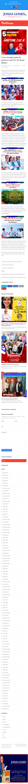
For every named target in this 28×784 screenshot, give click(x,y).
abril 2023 (5, 576)
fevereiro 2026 (6, 488)
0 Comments (5, 67)
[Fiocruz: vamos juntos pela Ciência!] (14, 384)
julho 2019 (5, 693)
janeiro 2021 (6, 646)
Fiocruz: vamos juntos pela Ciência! (9, 399)
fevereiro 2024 (6, 550)
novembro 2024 (6, 527)
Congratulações (6, 727)
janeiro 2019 (6, 708)
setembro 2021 (6, 625)
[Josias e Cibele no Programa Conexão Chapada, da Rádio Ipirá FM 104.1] (14, 309)
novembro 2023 (6, 558)
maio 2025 (5, 511)
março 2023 (5, 579)
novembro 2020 (6, 651)
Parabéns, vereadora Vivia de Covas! (10, 364)
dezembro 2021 (6, 618)
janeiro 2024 (6, 553)
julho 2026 (5, 475)
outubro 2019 (6, 685)
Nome (3, 421)
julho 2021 (5, 631)
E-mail (16, 421)
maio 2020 (5, 667)
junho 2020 (5, 664)
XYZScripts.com (21, 783)
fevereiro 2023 (6, 581)
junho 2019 (5, 695)
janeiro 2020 (6, 677)
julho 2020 (5, 662)
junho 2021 (5, 633)
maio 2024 (5, 542)
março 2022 (5, 610)
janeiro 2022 (6, 615)
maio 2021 (5, 636)
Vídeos (4, 737)
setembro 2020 (6, 657)
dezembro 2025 (6, 493)
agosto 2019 (5, 690)
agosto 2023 (5, 566)
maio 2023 (5, 574)
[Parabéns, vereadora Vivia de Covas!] (14, 347)
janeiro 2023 (6, 584)
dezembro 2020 (6, 649)
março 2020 (5, 672)
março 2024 (5, 548)
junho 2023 (5, 571)
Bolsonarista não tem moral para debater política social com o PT (6, 746)
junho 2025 (5, 509)
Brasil (4, 719)
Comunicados (6, 724)
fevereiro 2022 (6, 612)
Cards (4, 722)
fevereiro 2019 (6, 706)
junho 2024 (5, 540)
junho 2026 (5, 478)
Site (2, 426)
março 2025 (5, 516)
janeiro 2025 (6, 522)
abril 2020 (5, 669)
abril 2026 (5, 483)
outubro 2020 (6, 654)
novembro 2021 (6, 620)
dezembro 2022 (6, 586)
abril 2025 (5, 514)
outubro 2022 (6, 592)
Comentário (4, 432)
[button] (26, 15)
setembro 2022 (6, 594)
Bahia (4, 716)
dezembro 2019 (6, 680)
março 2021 (5, 641)
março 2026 (5, 485)
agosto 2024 (5, 535)
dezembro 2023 (6, 555)
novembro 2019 (6, 683)
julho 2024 (5, 537)
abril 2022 (5, 607)
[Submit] (25, 460)
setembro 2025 (6, 501)
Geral (24, 65)
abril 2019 (5, 701)
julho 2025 (5, 506)
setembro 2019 (6, 688)
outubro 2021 (6, 623)
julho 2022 (5, 600)
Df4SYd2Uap (17, 65)
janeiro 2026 (6, 491)
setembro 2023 (6, 563)
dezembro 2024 (6, 524)
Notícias (5, 732)
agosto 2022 (5, 597)
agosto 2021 (5, 628)
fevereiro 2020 (6, 675)
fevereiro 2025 (6, 519)
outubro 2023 (6, 561)
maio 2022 (5, 605)
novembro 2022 (6, 589)
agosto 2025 (5, 503)
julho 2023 (5, 568)
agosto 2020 (5, 659)
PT (3, 735)
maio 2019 (5, 698)
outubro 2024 (6, 529)
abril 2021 (5, 638)
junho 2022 (5, 602)
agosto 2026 (5, 472)
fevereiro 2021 (6, 644)
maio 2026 (5, 480)
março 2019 (5, 703)
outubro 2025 (6, 498)
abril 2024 (5, 545)
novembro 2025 (6, 496)
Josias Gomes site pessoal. (20, 778)
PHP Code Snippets (8, 783)
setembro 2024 (6, 532)
